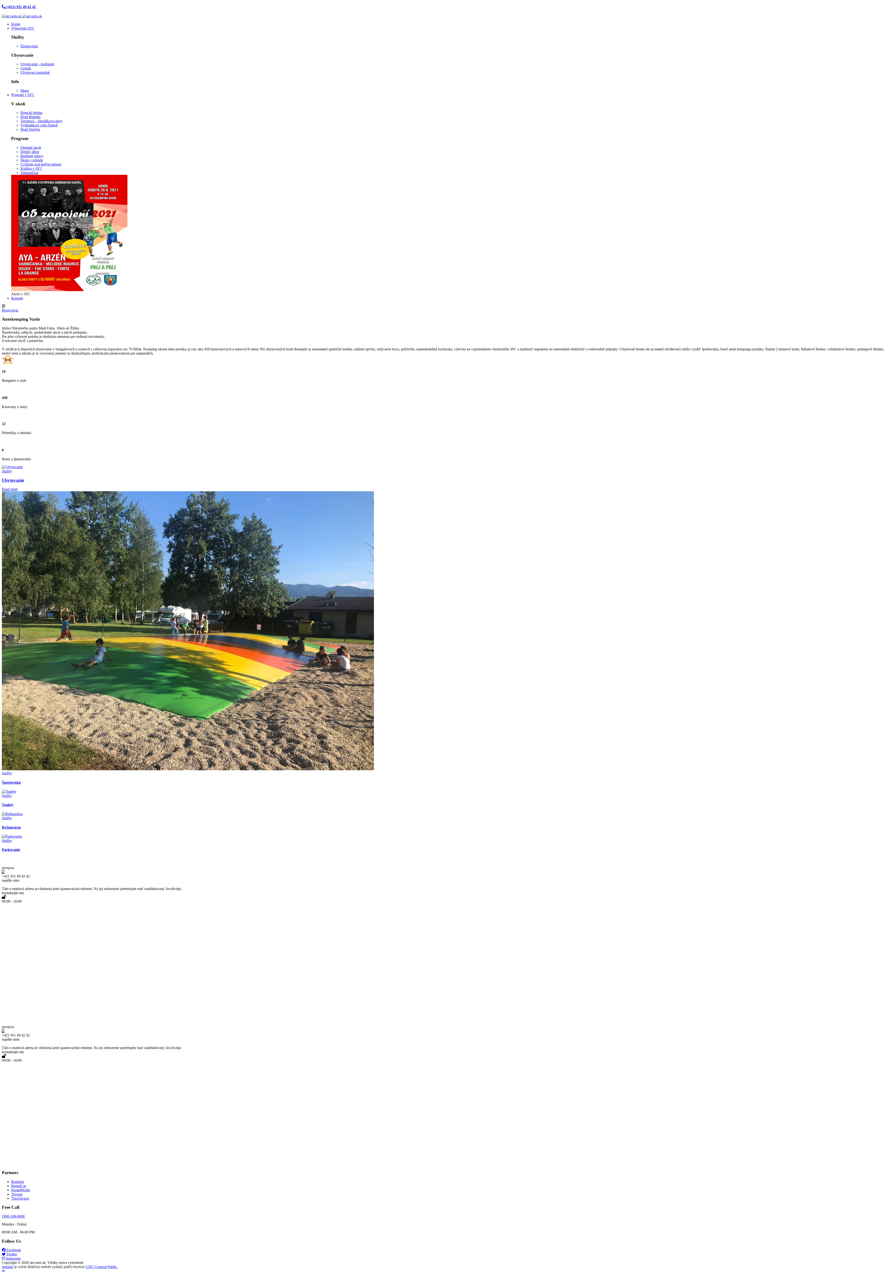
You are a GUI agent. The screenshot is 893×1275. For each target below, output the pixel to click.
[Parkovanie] (12, 836)
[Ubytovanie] (12, 467)
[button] (23, 28)
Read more (10, 489)
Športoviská (11, 782)
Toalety (7, 805)
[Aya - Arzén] (69, 290)
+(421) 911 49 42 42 (21, 7)
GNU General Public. (102, 1267)
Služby (7, 471)
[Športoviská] (188, 769)
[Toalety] (9, 792)
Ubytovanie (13, 480)
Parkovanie (11, 850)
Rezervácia (10, 310)
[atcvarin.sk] (22, 16)
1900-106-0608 (13, 1216)
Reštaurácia (11, 827)
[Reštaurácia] (12, 814)
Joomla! (7, 1267)
